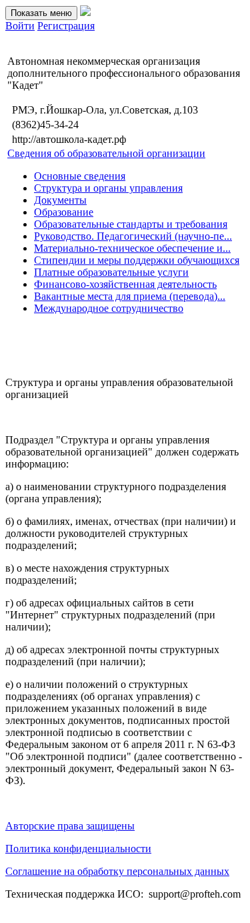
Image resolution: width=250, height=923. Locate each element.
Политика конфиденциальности (78, 848)
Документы (60, 200)
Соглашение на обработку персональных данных (117, 871)
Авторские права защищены (70, 826)
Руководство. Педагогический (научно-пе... (133, 236)
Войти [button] (20, 25)
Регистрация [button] (66, 25)
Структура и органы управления (108, 188)
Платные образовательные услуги (111, 272)
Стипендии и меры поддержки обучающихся (136, 260)
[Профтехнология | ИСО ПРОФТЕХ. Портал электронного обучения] (85, 12)
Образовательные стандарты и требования (130, 224)
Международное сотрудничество (108, 308)
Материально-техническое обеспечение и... (132, 248)
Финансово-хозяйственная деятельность (125, 284)
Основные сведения (79, 176)
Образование (63, 212)
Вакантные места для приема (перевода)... (129, 296)
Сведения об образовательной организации (106, 153)
